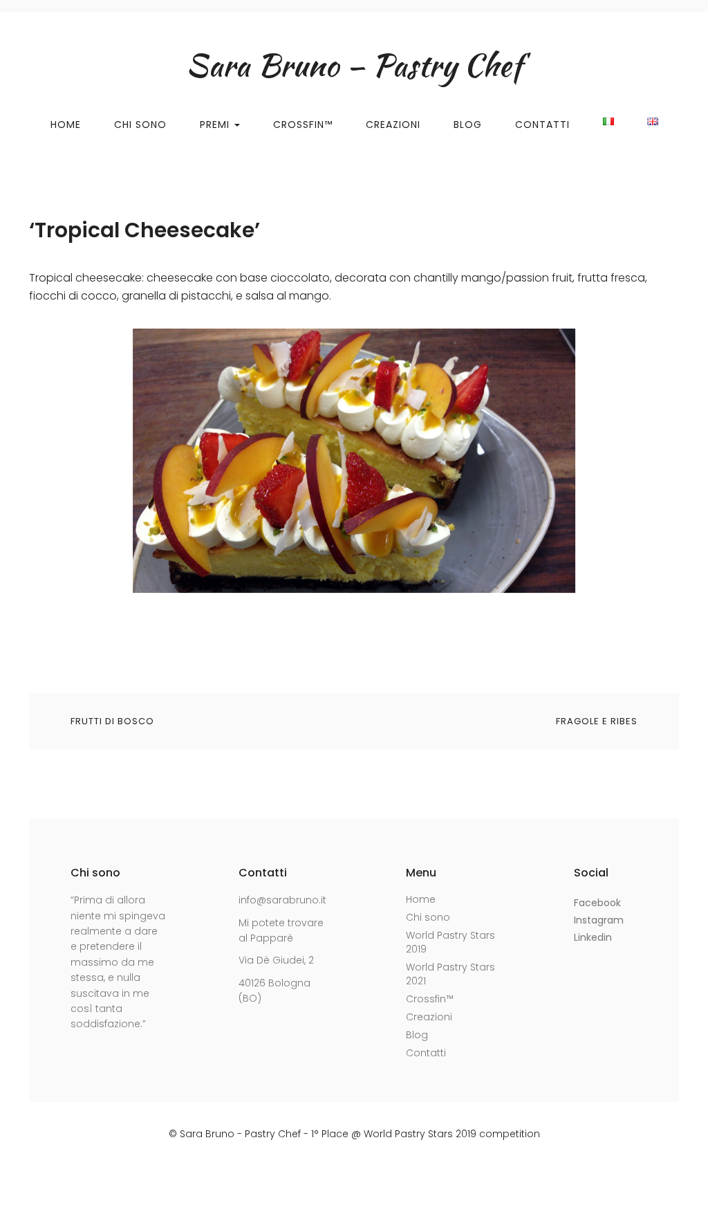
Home (65, 124)
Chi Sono (140, 124)
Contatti (542, 124)
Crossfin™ (303, 124)
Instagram (599, 920)
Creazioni (393, 124)
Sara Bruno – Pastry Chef (354, 65)
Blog (468, 124)
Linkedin (593, 937)
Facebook (597, 903)
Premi (216, 124)
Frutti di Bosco (112, 721)
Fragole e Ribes (596, 721)
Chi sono (428, 917)
